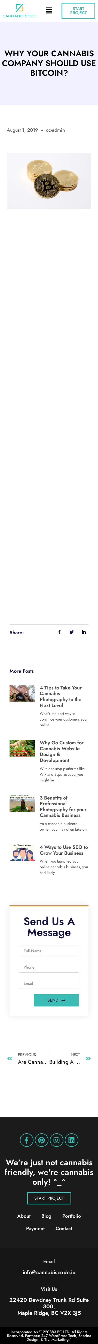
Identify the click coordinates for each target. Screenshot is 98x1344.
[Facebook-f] (26, 1140)
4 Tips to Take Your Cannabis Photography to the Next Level (61, 696)
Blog (46, 1216)
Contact (64, 1228)
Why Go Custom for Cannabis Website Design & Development (62, 751)
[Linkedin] (71, 1140)
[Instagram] (56, 1140)
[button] (49, 11)
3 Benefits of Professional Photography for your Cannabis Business (63, 806)
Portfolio (71, 1216)
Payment (35, 1228)
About (23, 1216)
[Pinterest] (41, 1140)
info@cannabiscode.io (49, 1272)
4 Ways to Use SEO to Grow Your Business (64, 850)
